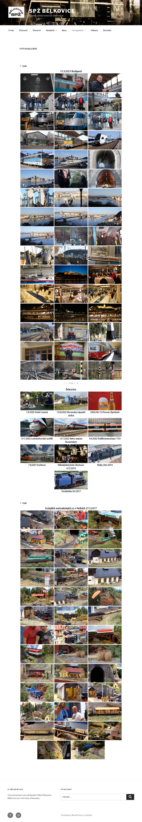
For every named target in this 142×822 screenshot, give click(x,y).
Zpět (24, 66)
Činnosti (23, 30)
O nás (11, 30)
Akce (64, 30)
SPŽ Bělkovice (52, 11)
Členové (37, 30)
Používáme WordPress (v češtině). (76, 815)
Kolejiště (50, 30)
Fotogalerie (77, 30)
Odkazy (94, 30)
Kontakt (107, 30)
